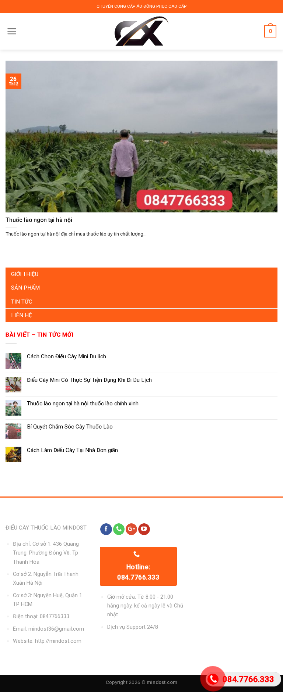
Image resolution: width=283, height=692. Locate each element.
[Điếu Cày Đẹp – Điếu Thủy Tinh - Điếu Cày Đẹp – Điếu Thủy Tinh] (141, 31)
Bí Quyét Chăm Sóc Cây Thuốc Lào (70, 426)
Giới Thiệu (24, 274)
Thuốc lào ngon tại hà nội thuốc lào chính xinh (83, 403)
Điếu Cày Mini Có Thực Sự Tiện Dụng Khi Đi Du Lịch (89, 380)
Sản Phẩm (25, 287)
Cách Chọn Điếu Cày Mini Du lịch (66, 356)
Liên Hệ (21, 315)
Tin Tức (21, 301)
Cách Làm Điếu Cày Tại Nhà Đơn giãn (72, 450)
